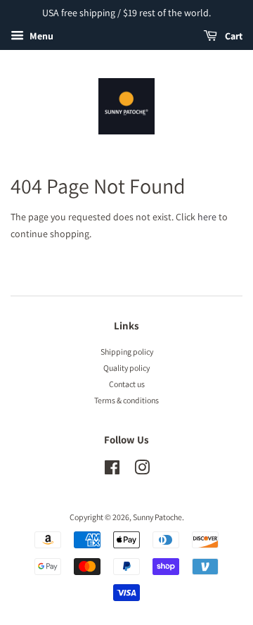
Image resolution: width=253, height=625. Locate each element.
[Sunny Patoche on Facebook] (112, 470)
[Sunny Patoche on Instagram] (142, 470)
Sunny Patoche (157, 517)
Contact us (127, 384)
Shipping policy (126, 351)
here (206, 216)
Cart (232, 36)
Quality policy (126, 367)
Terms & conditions (126, 400)
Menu (40, 36)
